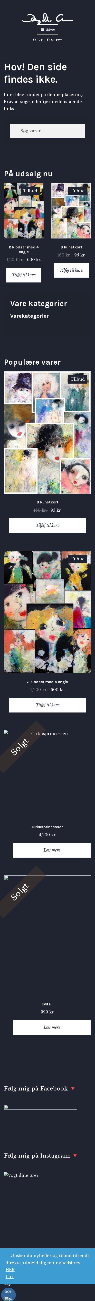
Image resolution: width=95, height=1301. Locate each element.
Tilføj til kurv (24, 275)
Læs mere (52, 850)
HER (10, 1269)
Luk (10, 1276)
